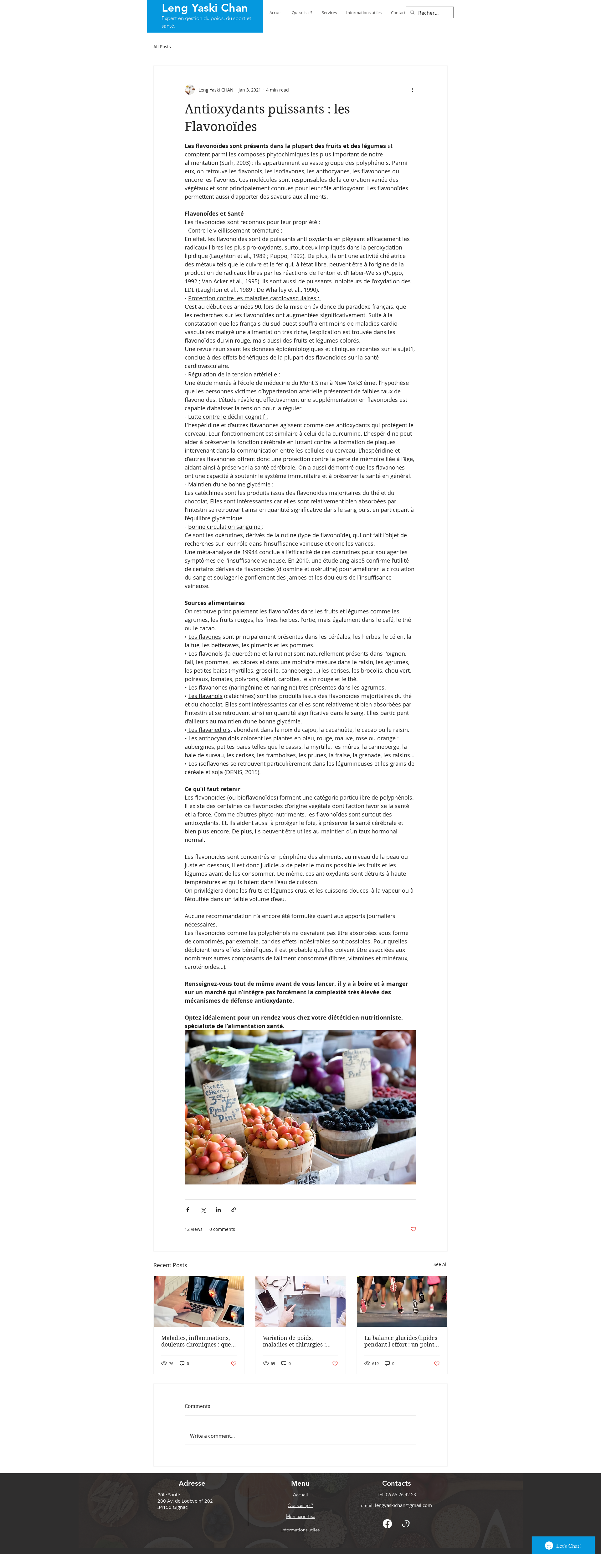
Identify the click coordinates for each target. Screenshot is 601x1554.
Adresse (192, 1483)
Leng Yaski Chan (205, 7)
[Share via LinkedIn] (218, 1210)
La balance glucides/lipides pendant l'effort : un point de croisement (400, 1341)
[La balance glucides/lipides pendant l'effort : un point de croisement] (402, 1301)
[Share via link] (234, 1210)
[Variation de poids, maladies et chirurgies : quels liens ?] (300, 1301)
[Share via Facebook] (188, 1210)
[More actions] (412, 89)
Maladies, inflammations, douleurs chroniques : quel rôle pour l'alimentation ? (197, 1341)
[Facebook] (387, 1524)
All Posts (162, 47)
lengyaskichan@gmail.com (403, 1505)
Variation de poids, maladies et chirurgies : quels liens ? (294, 1341)
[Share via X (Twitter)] (203, 1210)
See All (441, 1264)
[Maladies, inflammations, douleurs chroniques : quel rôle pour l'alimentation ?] (199, 1301)
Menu (300, 1483)
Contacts (396, 1483)
